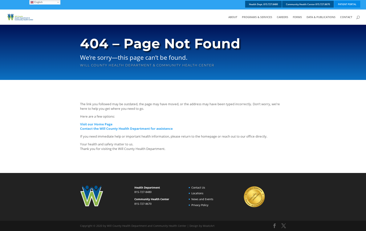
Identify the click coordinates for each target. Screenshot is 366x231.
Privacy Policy (199, 205)
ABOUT (232, 17)
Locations (197, 193)
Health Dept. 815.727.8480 (263, 4)
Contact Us (198, 187)
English (38, 2)
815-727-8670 (143, 204)
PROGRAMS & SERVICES (257, 17)
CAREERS (282, 17)
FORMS (297, 17)
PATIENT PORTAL (347, 4)
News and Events (202, 199)
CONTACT (346, 17)
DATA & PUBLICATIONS (321, 17)
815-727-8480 (143, 192)
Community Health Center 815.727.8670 (308, 4)
